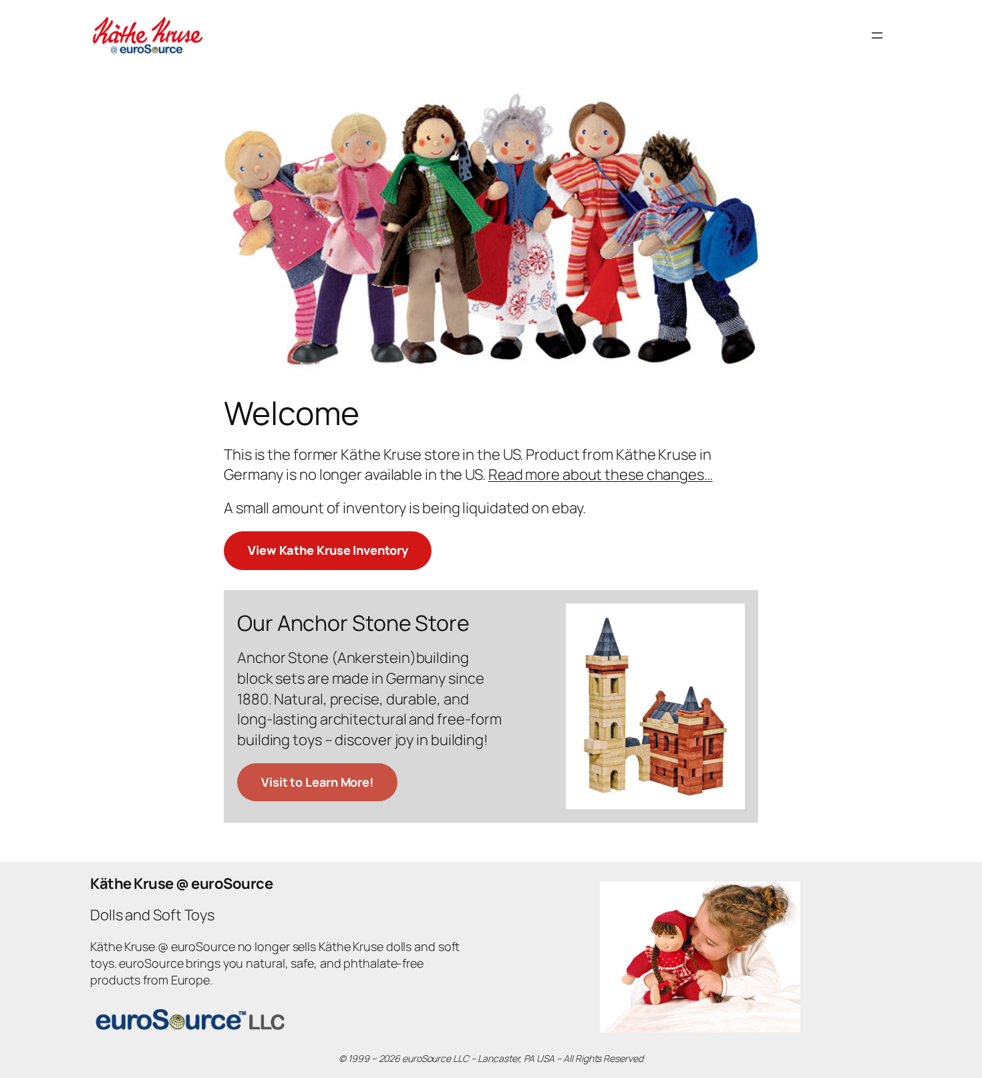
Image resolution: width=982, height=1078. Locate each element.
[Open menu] (877, 35)
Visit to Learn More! (317, 782)
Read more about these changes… (600, 474)
